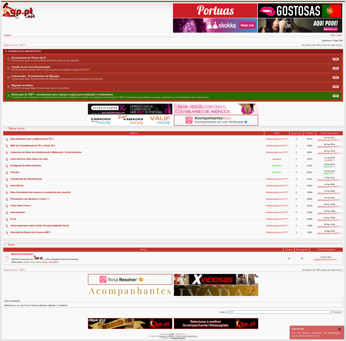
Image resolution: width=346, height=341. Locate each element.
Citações (14, 172)
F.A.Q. (13, 219)
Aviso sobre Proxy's (20, 205)
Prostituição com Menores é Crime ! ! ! (30, 199)
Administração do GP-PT (277, 139)
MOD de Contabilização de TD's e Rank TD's (32, 145)
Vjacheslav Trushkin (166, 336)
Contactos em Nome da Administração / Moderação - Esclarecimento (45, 152)
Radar (44, 262)
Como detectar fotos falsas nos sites (29, 159)
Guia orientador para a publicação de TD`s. (32, 139)
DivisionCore (192, 336)
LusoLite (328, 160)
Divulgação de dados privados (25, 165)
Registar (7, 35)
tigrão (26, 262)
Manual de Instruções (22, 254)
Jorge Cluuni (35, 262)
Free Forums (182, 336)
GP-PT (22, 45)
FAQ (333, 35)
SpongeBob (53, 262)
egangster (276, 159)
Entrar (339, 35)
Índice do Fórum (10, 45)
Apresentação (17, 212)
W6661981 (276, 166)
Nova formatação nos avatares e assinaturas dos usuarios (40, 192)
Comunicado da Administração (26, 179)
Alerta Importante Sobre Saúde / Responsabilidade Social (39, 225)
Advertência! (17, 185)
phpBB (171, 334)
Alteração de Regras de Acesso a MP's (30, 232)
